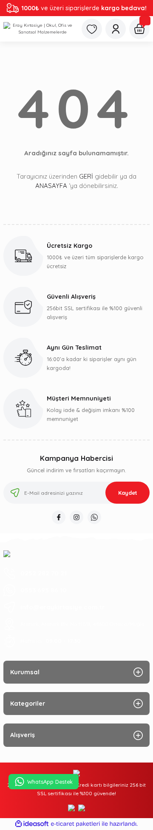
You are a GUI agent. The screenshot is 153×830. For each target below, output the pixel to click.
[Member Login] (115, 29)
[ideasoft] (32, 824)
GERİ (86, 176)
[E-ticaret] (75, 824)
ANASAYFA (51, 186)
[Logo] (39, 29)
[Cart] (139, 29)
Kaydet (127, 492)
